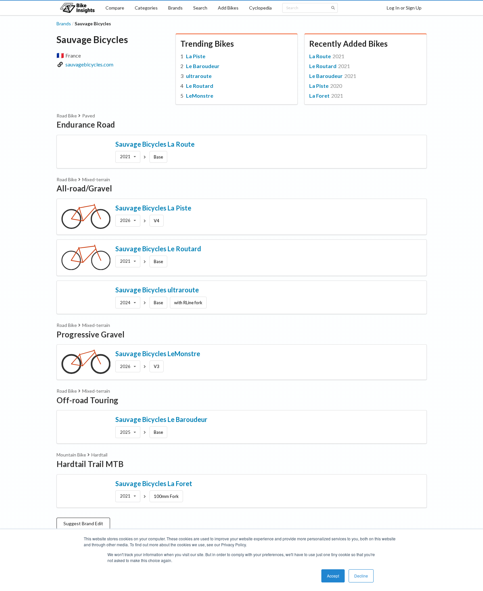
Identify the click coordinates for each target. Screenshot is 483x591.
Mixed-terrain (96, 179)
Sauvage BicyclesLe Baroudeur (161, 419)
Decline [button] (361, 576)
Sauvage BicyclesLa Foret (153, 483)
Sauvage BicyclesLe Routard (158, 249)
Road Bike (67, 115)
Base (158, 157)
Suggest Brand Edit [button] (83, 523)
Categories (146, 8)
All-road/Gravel (84, 188)
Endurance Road (86, 124)
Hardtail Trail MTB (90, 464)
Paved (88, 115)
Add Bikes (228, 8)
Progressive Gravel (91, 334)
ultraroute (199, 76)
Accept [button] (333, 576)
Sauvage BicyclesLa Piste (153, 208)
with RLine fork (188, 302)
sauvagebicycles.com (89, 64)
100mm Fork (166, 496)
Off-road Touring (87, 400)
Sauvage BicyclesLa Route (155, 144)
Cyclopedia (260, 8)
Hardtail (99, 454)
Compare (114, 8)
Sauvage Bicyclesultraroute (157, 290)
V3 (156, 366)
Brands (175, 8)
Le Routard (199, 86)
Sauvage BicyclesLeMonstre (157, 353)
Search (200, 8)
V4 (156, 220)
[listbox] (127, 157)
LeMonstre (199, 95)
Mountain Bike (71, 454)
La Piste (195, 56)
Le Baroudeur (202, 66)
